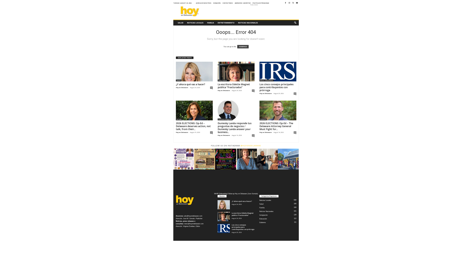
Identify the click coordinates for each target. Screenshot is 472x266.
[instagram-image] (183, 159)
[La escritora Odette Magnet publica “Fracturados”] (236, 71)
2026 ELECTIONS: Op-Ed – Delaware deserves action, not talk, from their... (193, 126)
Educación (263, 219)
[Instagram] (289, 3)
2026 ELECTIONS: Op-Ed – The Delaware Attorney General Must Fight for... (276, 126)
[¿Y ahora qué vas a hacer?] (194, 71)
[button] (295, 22)
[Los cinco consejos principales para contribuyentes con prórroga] (277, 71)
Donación (217, 3)
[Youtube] (296, 3)
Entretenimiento (226, 23)
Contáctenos (227, 3)
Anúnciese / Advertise (243, 3)
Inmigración (263, 215)
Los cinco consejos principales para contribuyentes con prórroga (276, 87)
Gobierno (263, 119)
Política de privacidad (261, 3)
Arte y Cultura (222, 80)
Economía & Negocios (225, 119)
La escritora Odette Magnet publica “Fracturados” (234, 86)
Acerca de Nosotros (203, 3)
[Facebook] (285, 3)
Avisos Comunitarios (266, 80)
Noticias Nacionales (248, 23)
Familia (210, 23)
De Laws (179, 119)
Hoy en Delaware (182, 87)
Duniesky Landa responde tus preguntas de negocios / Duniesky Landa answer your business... (234, 128)
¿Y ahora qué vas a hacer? (190, 84)
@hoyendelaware (251, 145)
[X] (293, 3)
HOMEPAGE (243, 46)
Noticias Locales (195, 23)
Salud (180, 23)
